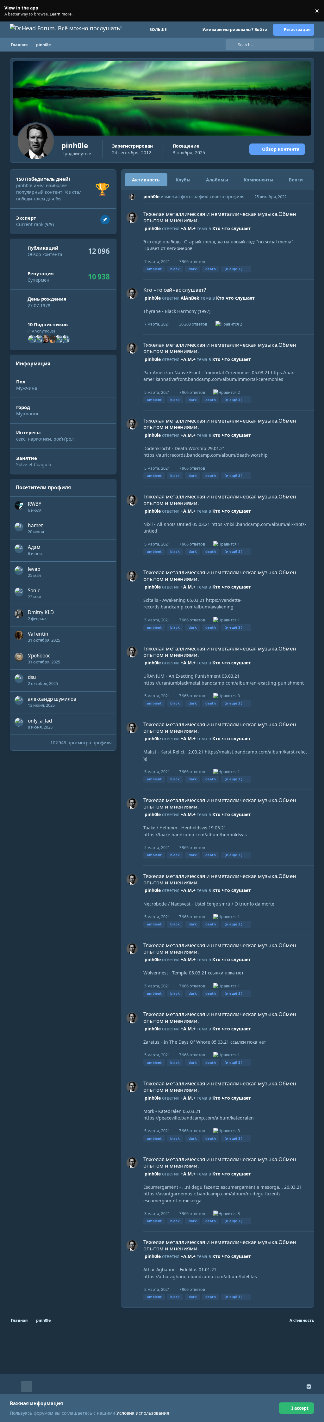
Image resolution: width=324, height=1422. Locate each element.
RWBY (34, 504)
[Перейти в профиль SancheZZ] (45, 339)
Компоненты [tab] (258, 180)
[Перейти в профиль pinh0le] (132, 196)
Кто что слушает (231, 228)
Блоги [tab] (296, 180)
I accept (299, 1408)
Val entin (38, 634)
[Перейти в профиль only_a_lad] (19, 722)
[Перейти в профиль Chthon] (65, 339)
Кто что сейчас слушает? (174, 289)
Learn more (12, 11)
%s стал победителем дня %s (49, 195)
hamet (35, 525)
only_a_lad (40, 720)
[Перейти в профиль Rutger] (32, 339)
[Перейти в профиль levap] (19, 570)
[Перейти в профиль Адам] (59, 339)
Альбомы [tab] (217, 180)
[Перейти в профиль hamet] (39, 339)
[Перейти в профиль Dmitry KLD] (19, 613)
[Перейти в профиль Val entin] (19, 635)
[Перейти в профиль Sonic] (19, 592)
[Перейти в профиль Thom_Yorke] (52, 339)
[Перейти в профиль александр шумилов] (19, 700)
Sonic (34, 590)
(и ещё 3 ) (233, 268)
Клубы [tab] (183, 180)
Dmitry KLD (41, 612)
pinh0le (151, 196)
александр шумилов (52, 699)
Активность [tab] (146, 180)
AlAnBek (190, 298)
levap (34, 569)
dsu (32, 677)
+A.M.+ (188, 228)
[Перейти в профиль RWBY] (19, 505)
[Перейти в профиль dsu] (19, 678)
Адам (34, 547)
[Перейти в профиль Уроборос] (19, 657)
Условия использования (142, 1413)
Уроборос (39, 655)
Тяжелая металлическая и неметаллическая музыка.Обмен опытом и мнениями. (219, 217)
